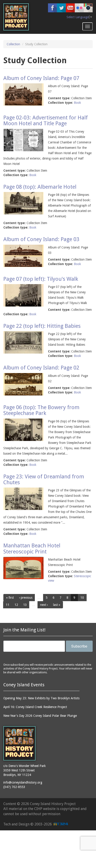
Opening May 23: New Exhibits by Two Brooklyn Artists (41, 698)
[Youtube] (70, 7)
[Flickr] (79, 7)
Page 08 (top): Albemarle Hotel (39, 187)
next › (44, 605)
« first (10, 597)
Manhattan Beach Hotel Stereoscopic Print (31, 548)
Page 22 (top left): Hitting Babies (42, 326)
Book (77, 102)
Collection (13, 44)
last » (56, 605)
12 (16, 605)
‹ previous (25, 597)
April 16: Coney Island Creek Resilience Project (35, 707)
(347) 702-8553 (14, 787)
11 (7, 605)
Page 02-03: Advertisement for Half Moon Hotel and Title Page (45, 120)
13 (25, 605)
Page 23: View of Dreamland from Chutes (43, 479)
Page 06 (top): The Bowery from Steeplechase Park (41, 410)
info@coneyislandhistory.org (22, 782)
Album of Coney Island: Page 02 (41, 368)
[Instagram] (88, 7)
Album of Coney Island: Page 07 (41, 78)
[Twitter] (61, 7)
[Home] (16, 16)
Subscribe (79, 646)
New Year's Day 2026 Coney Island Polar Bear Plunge (40, 715)
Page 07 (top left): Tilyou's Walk (40, 279)
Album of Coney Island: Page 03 (41, 239)
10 (82, 597)
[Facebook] (52, 7)
